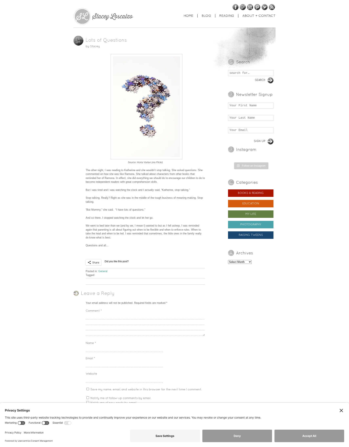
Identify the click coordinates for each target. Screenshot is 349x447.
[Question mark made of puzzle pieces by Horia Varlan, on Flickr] (145, 106)
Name (91, 343)
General (102, 271)
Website (91, 374)
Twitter (265, 7)
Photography (250, 224)
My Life (250, 214)
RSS (272, 7)
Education (250, 203)
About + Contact (258, 15)
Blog (206, 15)
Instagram (250, 7)
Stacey (95, 46)
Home (188, 15)
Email (90, 358)
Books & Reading (251, 193)
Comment (94, 311)
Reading (226, 15)
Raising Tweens (251, 235)
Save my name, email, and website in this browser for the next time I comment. (146, 389)
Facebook (235, 7)
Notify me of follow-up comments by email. (120, 398)
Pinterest (257, 7)
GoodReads (243, 7)
